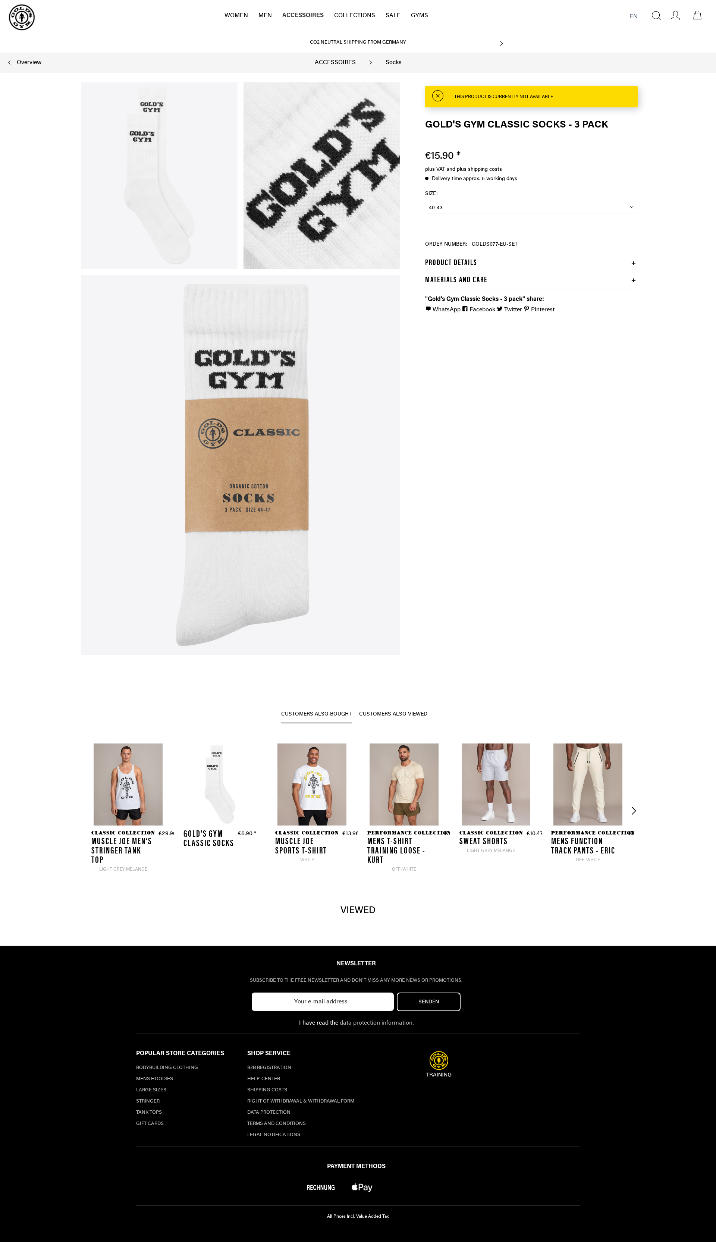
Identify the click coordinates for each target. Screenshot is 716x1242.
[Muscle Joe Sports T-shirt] (312, 784)
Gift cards (150, 1123)
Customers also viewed (393, 714)
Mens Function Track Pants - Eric (583, 846)
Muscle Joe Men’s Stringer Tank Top (121, 851)
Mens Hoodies (154, 1078)
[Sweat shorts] (496, 784)
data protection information (376, 1023)
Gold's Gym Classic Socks (208, 839)
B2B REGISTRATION (269, 1067)
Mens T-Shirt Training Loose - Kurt (396, 851)
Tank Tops (149, 1112)
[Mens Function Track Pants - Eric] (588, 784)
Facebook (482, 310)
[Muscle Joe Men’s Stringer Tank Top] (128, 784)
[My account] (672, 15)
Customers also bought (316, 714)
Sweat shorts (483, 842)
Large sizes (151, 1090)
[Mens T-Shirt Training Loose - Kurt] (404, 784)
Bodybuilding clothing (167, 1067)
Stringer (148, 1101)
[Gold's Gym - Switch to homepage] (22, 17)
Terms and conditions (276, 1123)
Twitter (513, 310)
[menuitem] (656, 15)
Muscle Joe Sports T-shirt (301, 846)
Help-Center (263, 1078)
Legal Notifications (273, 1134)
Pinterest (542, 310)
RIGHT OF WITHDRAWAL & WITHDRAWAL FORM (300, 1101)
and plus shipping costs (474, 169)
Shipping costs (267, 1090)
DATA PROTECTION (269, 1112)
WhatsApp (446, 310)
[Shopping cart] (701, 15)
